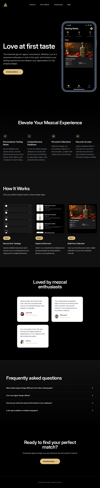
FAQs (69, 4)
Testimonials (58, 4)
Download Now (13, 72)
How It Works (44, 4)
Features (32, 4)
